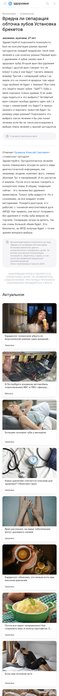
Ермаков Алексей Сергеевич (32, 152)
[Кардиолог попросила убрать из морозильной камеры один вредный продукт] (29, 325)
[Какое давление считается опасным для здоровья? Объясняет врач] (29, 470)
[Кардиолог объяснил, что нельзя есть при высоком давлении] (29, 567)
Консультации (9, 13)
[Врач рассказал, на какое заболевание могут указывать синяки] (29, 518)
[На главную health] (20, 3)
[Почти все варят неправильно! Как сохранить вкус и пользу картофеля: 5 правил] (29, 615)
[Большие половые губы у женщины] (29, 422)
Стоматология (27, 13)
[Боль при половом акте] (29, 663)
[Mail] (10, 3)
